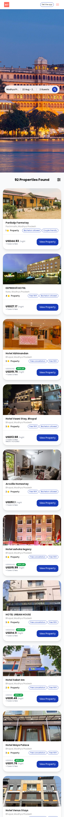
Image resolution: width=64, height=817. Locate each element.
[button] (32, 203)
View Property (47, 241)
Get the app (47, 4)
